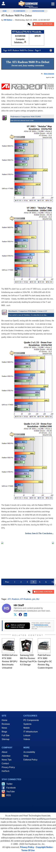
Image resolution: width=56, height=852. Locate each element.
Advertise (6, 756)
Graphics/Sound (38, 11)
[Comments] (29, 24)
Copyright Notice (44, 847)
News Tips (6, 760)
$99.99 (38, 36)
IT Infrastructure (30, 732)
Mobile (26, 728)
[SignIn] (5, 3)
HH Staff (19, 605)
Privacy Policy (8, 767)
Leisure (26, 735)
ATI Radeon (25, 599)
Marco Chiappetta (49, 73)
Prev (7, 582)
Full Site (5, 735)
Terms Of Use (28, 850)
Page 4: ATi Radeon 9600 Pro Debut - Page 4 (22, 50)
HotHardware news (41, 625)
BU (37, 599)
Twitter (9, 784)
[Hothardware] (28, 4)
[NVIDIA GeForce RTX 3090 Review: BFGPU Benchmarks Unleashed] (8, 645)
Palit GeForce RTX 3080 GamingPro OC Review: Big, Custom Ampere (45, 661)
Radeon (15, 599)
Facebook (11, 788)
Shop (25, 756)
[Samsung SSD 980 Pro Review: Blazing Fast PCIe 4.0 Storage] (26, 645)
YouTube (10, 791)
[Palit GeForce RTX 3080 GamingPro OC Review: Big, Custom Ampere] (44, 645)
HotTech (5, 771)
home (5, 11)
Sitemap (5, 739)
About (4, 752)
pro (33, 599)
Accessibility (29, 752)
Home (4, 720)
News (4, 728)
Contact (5, 763)
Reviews (6, 724)
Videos (26, 739)
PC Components (19, 11)
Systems (27, 724)
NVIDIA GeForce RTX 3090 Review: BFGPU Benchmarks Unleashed (9, 661)
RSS (8, 795)
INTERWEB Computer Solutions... (19, 39)
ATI (9, 599)
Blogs (4, 732)
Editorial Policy (30, 760)
